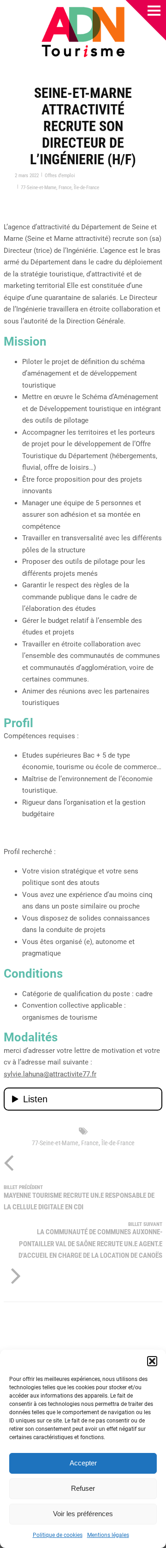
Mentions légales (108, 1535)
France (65, 187)
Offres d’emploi (60, 175)
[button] (152, 1361)
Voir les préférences (83, 1514)
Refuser (83, 1488)
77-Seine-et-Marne (38, 187)
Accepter (83, 1463)
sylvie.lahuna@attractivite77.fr (50, 1074)
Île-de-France (86, 187)
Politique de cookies (58, 1535)
